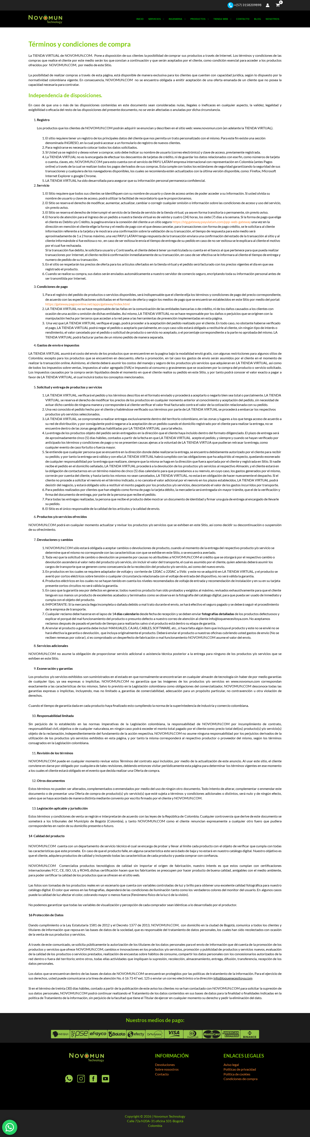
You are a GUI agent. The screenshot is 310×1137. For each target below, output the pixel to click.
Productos (197, 19)
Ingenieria (175, 19)
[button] (162, 19)
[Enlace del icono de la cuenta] (268, 5)
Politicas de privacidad (240, 1069)
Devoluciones (165, 1065)
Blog (257, 19)
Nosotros (272, 19)
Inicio (140, 19)
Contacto (242, 19)
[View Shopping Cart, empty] (278, 5)
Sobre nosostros (167, 1069)
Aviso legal (231, 1065)
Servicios (154, 19)
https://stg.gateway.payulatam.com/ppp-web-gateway (212, 222)
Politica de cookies (237, 1074)
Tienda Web (220, 19)
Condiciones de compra (240, 1079)
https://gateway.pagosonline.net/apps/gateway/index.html (87, 304)
